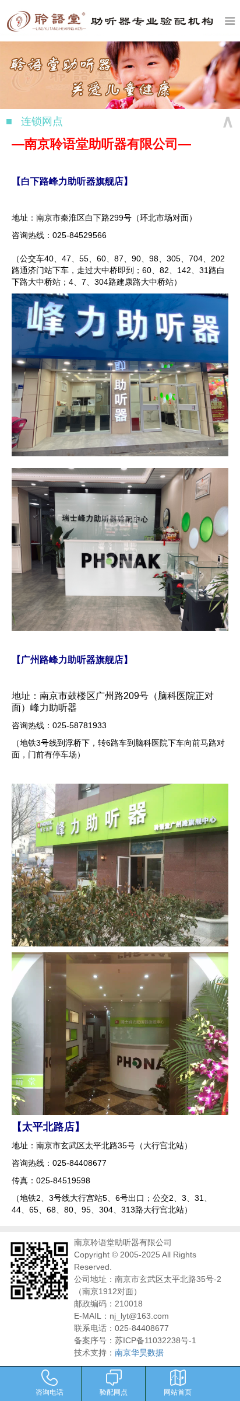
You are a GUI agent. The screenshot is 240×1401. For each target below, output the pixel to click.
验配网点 (114, 1391)
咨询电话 (49, 1391)
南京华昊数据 (139, 1352)
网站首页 (178, 1391)
